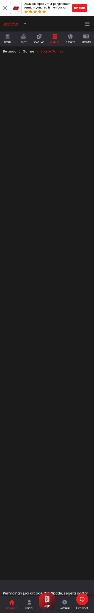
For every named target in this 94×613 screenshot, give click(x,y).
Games (28, 51)
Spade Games (52, 51)
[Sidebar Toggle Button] (87, 23)
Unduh (79, 8)
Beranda (10, 51)
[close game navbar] (25, 23)
